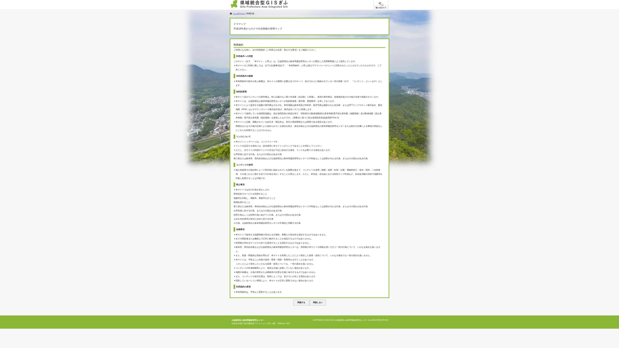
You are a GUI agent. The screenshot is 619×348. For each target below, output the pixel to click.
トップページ (239, 13)
